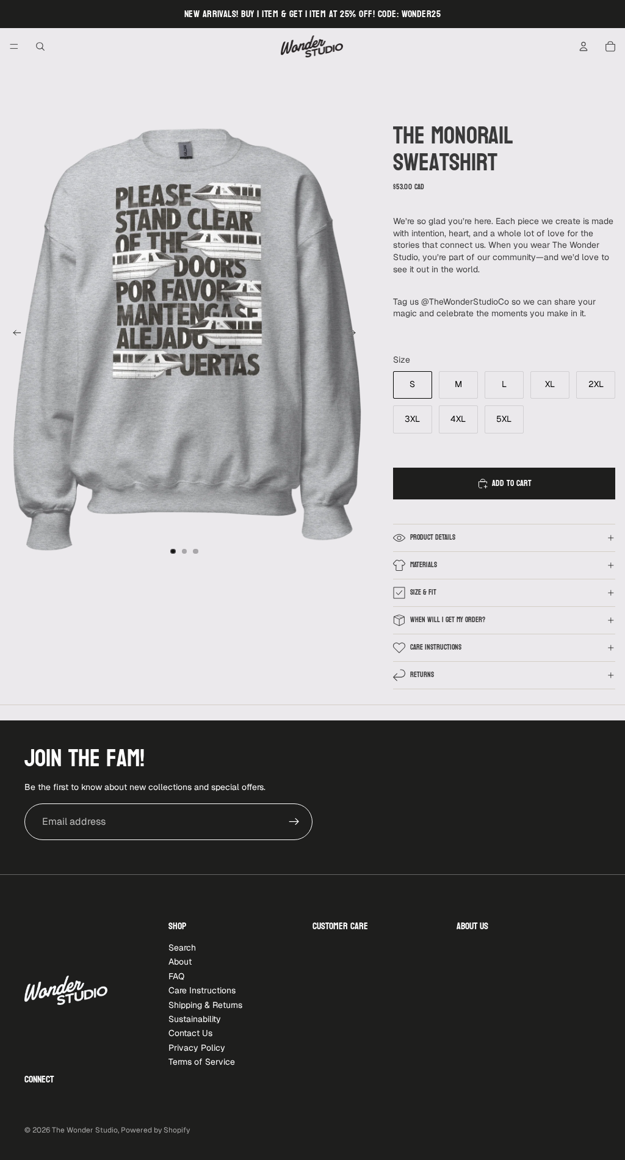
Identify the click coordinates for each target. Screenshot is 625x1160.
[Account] (583, 46)
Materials (423, 564)
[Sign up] (294, 822)
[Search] (40, 46)
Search (182, 947)
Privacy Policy (196, 1047)
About (180, 961)
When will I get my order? (447, 619)
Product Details (432, 537)
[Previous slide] (13, 334)
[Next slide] (355, 334)
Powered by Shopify (155, 1130)
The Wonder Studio (85, 1130)
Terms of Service (201, 1061)
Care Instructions (435, 647)
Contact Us (190, 1033)
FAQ (176, 976)
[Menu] (14, 46)
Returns (422, 674)
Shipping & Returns (205, 1004)
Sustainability (194, 1018)
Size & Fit (423, 592)
